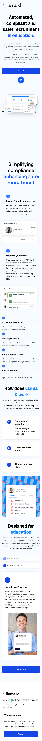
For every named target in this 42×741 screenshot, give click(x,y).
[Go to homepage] (20, 693)
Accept (21, 734)
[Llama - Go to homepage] (21, 5)
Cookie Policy (29, 727)
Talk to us (19, 71)
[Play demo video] (21, 80)
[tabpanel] (21, 616)
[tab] (21, 558)
